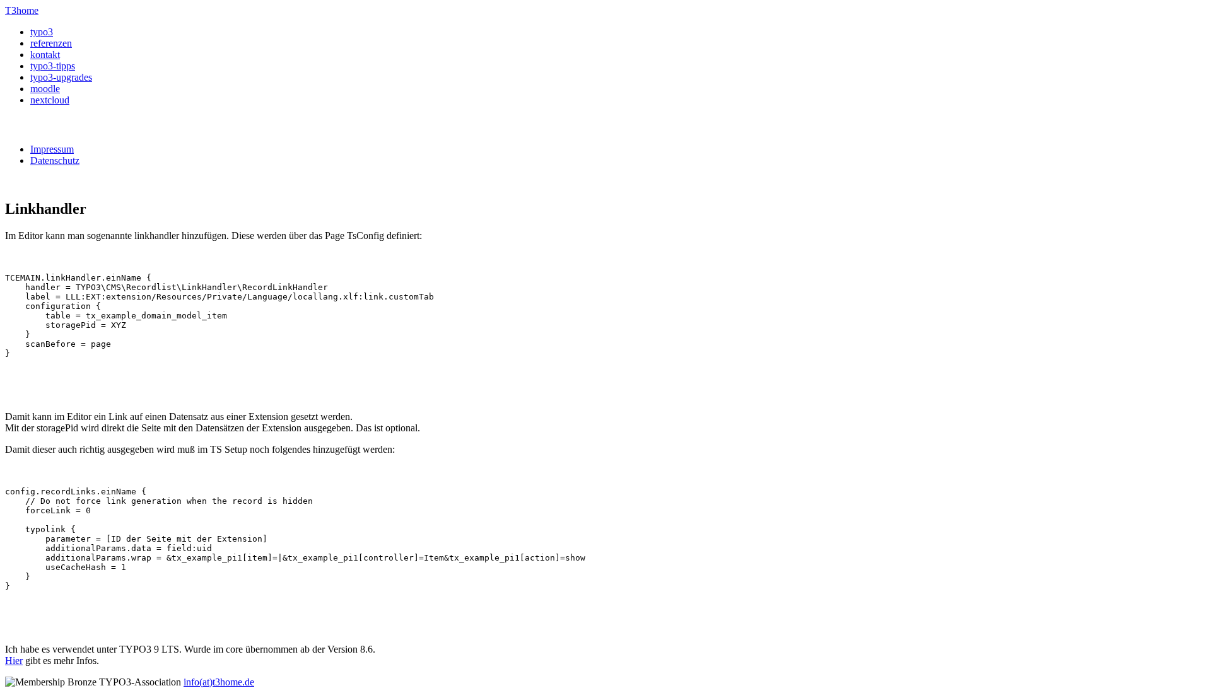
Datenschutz (54, 160)
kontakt (45, 54)
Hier (14, 660)
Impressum (52, 149)
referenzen (51, 43)
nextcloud (49, 100)
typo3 (41, 31)
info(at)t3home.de (219, 682)
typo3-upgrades (61, 77)
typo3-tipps (52, 66)
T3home (21, 10)
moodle (45, 88)
